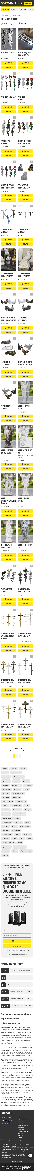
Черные (5, 805)
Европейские (16, 785)
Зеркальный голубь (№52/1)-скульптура (8, 319)
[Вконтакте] (3, 1120)
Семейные (28, 785)
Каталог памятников (23, 1117)
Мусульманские (18, 777)
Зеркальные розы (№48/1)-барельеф (24, 142)
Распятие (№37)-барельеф (24, 230)
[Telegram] (12, 1121)
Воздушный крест (19, 814)
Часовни (5, 855)
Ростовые (6, 797)
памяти (7, 3)
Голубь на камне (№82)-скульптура (24, 274)
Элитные (22, 768)
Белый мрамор (24, 826)
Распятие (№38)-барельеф (7, 230)
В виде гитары (7, 834)
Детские (26, 781)
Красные (5, 830)
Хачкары (27, 810)
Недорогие (6, 814)
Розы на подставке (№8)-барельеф (25, 53)
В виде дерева (16, 805)
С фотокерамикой (19, 847)
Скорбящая (26, 834)
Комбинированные (8, 842)
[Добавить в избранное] (14, 29)
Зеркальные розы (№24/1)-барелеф (7, 186)
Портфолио (23, 9)
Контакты (14, 9)
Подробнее (17, 1168)
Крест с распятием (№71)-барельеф (7, 725)
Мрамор (13, 768)
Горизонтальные (26, 851)
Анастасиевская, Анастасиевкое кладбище (11, 1140)
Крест (14, 826)
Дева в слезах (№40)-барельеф (24, 186)
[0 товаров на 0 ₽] (21, 3)
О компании (21, 1129)
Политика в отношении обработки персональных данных (17, 1155)
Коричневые (16, 830)
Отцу (21, 838)
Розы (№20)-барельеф (22, 98)
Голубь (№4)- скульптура (5, 363)
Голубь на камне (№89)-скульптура (7, 274)
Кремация (20, 1133)
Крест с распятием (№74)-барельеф (7, 681)
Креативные (6, 847)
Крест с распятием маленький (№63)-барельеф (7, 636)
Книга (17, 834)
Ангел (20, 842)
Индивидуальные (18, 793)
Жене (14, 838)
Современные (21, 801)
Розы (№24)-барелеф (8, 52)
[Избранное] (18, 3)
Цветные (5, 826)
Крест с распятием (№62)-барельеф (24, 725)
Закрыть (26, 1168)
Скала (27, 805)
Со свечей (6, 810)
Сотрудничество (6, 1157)
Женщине (5, 793)
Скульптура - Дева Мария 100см (7, 546)
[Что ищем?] (15, 3)
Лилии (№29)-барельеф (6, 142)
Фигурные (6, 851)
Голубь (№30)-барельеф (6, 407)
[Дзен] (6, 1121)
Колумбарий (6, 789)
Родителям (16, 797)
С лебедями (17, 810)
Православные (16, 773)
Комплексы (6, 777)
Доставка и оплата (23, 1131)
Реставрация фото (23, 1125)
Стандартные (7, 822)
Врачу (26, 789)
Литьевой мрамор (22, 1121)
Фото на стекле (22, 1123)
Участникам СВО (8, 801)
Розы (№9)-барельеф (8, 97)
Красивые (18, 822)
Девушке (5, 838)
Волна (27, 822)
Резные (5, 773)
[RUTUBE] (9, 1121)
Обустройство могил (23, 1119)
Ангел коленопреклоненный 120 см (8, 501)
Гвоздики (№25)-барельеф (7, 590)
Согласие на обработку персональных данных (14, 1154)
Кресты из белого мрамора (11, 818)
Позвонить (27, 3)
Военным (16, 781)
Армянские (6, 781)
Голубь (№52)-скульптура (23, 319)
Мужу (29, 838)
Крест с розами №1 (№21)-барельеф (24, 590)
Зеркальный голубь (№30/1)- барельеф (25, 363)
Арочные (5, 785)
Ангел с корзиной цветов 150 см (7, 451)
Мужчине (17, 789)
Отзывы (20, 1137)
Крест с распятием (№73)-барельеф (24, 634)
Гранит (5, 768)
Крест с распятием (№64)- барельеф (24, 681)
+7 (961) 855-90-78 (7, 1117)
